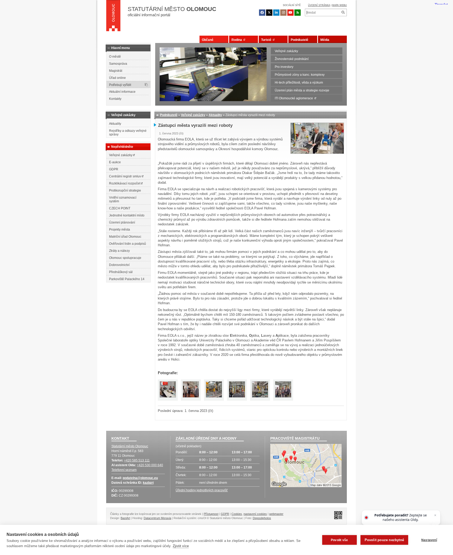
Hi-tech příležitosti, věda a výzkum (299, 82)
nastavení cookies (255, 513)
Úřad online (117, 78)
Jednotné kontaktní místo (126, 215)
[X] (269, 12)
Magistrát (115, 71)
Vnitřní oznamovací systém (122, 199)
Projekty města (119, 229)
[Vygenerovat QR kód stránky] (336, 515)
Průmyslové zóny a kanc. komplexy (300, 75)
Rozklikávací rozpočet (125, 183)
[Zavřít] (435, 515)
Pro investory (284, 67)
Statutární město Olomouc (129, 446)
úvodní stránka (319, 5)
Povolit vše (339, 540)
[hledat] (343, 12)
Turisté (267, 40)
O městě (115, 56)
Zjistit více (181, 546)
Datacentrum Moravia (157, 518)
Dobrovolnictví (119, 265)
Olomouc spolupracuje (125, 258)
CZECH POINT (119, 208)
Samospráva (118, 64)
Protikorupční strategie (125, 190)
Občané (207, 40)
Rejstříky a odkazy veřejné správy (128, 132)
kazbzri (148, 483)
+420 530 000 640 (150, 465)
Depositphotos (262, 518)
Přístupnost (211, 513)
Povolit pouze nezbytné (384, 540)
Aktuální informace (122, 92)
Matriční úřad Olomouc (125, 236)
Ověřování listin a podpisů (127, 244)
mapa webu (339, 5)
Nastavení (429, 540)
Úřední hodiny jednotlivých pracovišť (202, 490)
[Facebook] (262, 12)
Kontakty (115, 99)
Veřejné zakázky (286, 51)
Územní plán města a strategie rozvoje (302, 90)
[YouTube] (290, 12)
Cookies (236, 513)
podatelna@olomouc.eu (140, 478)
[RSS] (297, 12)
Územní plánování (122, 222)
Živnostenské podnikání (292, 59)
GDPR (113, 169)
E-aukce (115, 162)
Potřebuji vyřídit (120, 85)
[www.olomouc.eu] (113, 17)
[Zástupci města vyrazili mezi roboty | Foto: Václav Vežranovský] (317, 153)
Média (324, 40)
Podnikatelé (299, 40)
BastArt (125, 518)
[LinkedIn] (276, 12)
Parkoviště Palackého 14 (126, 279)
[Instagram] (283, 12)
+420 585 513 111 (137, 460)
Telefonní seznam (124, 470)
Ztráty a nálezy (119, 251)
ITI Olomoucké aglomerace (295, 98)
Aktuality (115, 124)
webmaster (276, 513)
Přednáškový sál (121, 272)
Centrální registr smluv (125, 176)
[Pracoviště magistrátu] (306, 466)
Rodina (237, 40)
